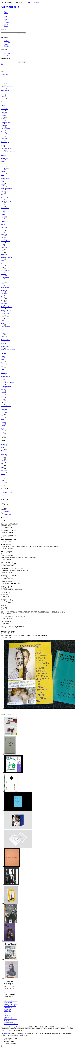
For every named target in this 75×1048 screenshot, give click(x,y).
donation (6, 1033)
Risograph (4, 234)
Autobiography (5, 346)
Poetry (2, 161)
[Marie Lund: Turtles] (9, 941)
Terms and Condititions (11, 1024)
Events (6, 24)
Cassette (3, 402)
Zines (2, 251)
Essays (3, 185)
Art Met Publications (7, 87)
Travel (2, 369)
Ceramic (3, 237)
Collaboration (5, 287)
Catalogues (4, 454)
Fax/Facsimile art (6, 386)
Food (2, 320)
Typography (4, 138)
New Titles (4, 83)
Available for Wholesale (8, 152)
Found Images (5, 142)
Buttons (3, 451)
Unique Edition (5, 376)
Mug (2, 416)
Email (6, 44)
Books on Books (5, 340)
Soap (2, 267)
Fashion (3, 204)
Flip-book (3, 429)
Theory (3, 297)
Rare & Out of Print (6, 148)
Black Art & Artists (6, 307)
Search (6, 11)
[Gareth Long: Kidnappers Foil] (10, 922)
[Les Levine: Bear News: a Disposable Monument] (10, 959)
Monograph (4, 218)
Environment (4, 363)
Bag (2, 194)
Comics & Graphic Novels (8, 198)
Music (2, 284)
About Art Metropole (10, 1001)
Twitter (6, 41)
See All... (3, 437)
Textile (3, 356)
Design (3, 181)
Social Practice (5, 317)
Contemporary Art (6, 132)
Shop (5, 19)
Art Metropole (10, 6)
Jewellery (3, 330)
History (3, 224)
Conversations (5, 208)
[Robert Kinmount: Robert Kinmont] (12, 866)
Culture (3, 145)
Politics (3, 171)
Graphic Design (5, 178)
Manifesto (3, 392)
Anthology (4, 290)
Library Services (9, 1017)
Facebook (7, 42)
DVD (2, 366)
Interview (3, 191)
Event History (8, 1007)
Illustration (4, 165)
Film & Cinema (5, 128)
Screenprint (4, 396)
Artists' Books (5, 90)
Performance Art (5, 122)
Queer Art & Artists (6, 188)
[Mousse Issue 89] (18, 829)
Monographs (4, 470)
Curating (3, 399)
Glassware (4, 343)
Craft (2, 419)
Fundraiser (4, 336)
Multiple (3, 389)
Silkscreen (4, 409)
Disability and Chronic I (8, 350)
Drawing (3, 214)
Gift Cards (7, 1020)
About (6, 21)
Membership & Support (11, 1004)
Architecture (4, 158)
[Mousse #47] (10, 735)
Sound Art (4, 112)
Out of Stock (4, 74)
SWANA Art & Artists (7, 383)
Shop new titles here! (34, 2)
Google (6, 46)
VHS (2, 432)
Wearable (3, 244)
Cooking (3, 422)
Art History (4, 227)
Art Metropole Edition (7, 257)
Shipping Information (10, 1019)
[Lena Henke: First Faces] (11, 885)
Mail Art (3, 353)
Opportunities (8, 1009)
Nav (5, 16)
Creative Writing (5, 168)
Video (2, 477)
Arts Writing (4, 303)
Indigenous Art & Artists (8, 201)
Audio (2, 323)
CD (2, 280)
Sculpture (3, 221)
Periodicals (4, 93)
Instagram (7, 55)
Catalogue (4, 247)
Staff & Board (8, 1002)
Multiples (3, 96)
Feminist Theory (5, 277)
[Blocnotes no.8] (11, 978)
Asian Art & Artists (6, 310)
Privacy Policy (8, 1022)
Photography (4, 125)
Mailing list (7, 1011)
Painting (3, 119)
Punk (2, 359)
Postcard (3, 231)
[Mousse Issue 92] (13, 772)
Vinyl (2, 175)
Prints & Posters (5, 241)
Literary (3, 105)
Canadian (3, 155)
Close (2, 64)
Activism (3, 274)
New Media (4, 109)
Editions (3, 460)
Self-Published (5, 313)
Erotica (3, 379)
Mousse (6, 511)
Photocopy (4, 373)
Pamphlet (3, 333)
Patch (2, 260)
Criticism (3, 115)
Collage (3, 135)
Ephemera (4, 254)
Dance (2, 264)
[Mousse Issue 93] (18, 810)
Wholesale (7, 1015)
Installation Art (5, 270)
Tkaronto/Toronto (6, 406)
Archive (6, 22)
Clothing (3, 457)
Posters (3, 474)
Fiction (3, 211)
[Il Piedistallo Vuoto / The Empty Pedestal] (11, 903)
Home (6, 26)
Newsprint (4, 412)
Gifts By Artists (5, 326)
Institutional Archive (10, 1006)
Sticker (3, 425)
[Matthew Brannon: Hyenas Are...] (10, 754)
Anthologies (4, 444)
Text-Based (4, 293)
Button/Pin (4, 300)
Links (6, 13)
